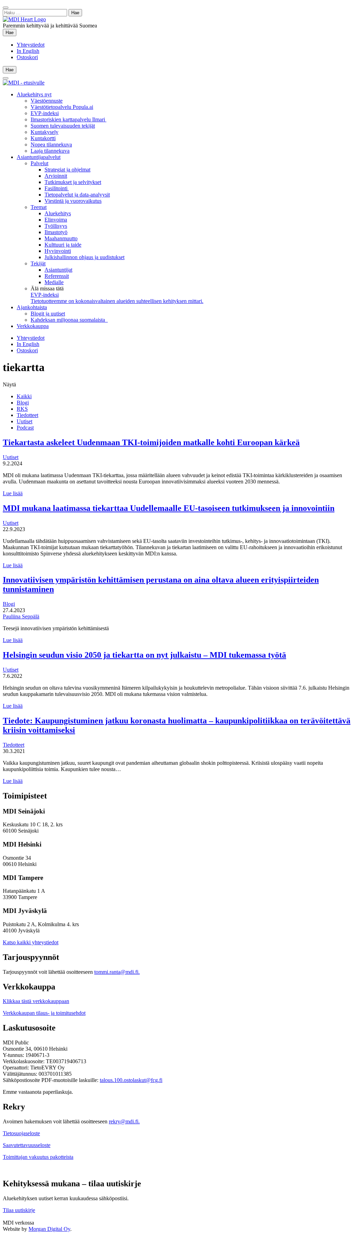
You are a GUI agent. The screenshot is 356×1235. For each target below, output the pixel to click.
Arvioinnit (55, 176)
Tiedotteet (27, 415)
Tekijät (38, 263)
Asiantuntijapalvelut (38, 157)
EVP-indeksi (45, 113)
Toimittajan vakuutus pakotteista (38, 1157)
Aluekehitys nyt (34, 94)
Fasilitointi (56, 188)
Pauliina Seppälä (21, 616)
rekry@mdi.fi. (124, 1121)
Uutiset (24, 421)
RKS (22, 409)
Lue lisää (13, 493)
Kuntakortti (43, 138)
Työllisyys (55, 226)
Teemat (39, 207)
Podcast (25, 428)
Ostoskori (27, 57)
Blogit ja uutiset (48, 313)
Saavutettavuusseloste (26, 1145)
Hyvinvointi (57, 251)
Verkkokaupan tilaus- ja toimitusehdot (44, 1013)
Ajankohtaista (32, 307)
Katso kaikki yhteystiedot (30, 942)
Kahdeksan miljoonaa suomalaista (69, 320)
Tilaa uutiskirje (19, 1210)
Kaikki (24, 396)
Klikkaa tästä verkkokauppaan (36, 1001)
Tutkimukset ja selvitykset (72, 182)
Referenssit (56, 276)
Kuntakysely (44, 132)
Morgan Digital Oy (49, 1229)
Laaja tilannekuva (50, 151)
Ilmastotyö (55, 232)
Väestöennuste (47, 101)
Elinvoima (55, 220)
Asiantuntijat (58, 270)
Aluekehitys (57, 213)
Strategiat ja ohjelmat (67, 170)
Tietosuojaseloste (21, 1133)
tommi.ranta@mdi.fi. (117, 972)
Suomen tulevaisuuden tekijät (63, 126)
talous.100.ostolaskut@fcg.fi (131, 1080)
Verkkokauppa (33, 326)
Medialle (54, 282)
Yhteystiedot (30, 45)
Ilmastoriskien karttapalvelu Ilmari (68, 119)
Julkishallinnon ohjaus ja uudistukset (84, 257)
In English (28, 51)
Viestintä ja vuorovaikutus (73, 201)
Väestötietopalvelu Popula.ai (62, 107)
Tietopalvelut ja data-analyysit (77, 195)
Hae (11, 32)
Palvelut (39, 163)
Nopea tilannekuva (51, 144)
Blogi (23, 403)
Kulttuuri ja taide (62, 245)
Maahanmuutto (61, 238)
